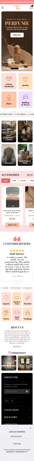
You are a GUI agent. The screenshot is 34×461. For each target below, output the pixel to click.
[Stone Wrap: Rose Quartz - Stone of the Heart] (12, 197)
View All (30, 175)
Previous (15, 282)
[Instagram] (6, 401)
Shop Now (17, 35)
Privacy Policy (10, 451)
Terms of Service (20, 451)
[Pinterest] (23, 456)
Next (19, 282)
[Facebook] (12, 401)
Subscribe (27, 391)
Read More (17, 346)
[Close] (30, 428)
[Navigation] (2, 7)
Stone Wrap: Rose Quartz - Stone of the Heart (12, 212)
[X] (15, 456)
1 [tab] (14, 68)
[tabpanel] (17, 41)
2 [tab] (20, 68)
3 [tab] (23, 68)
